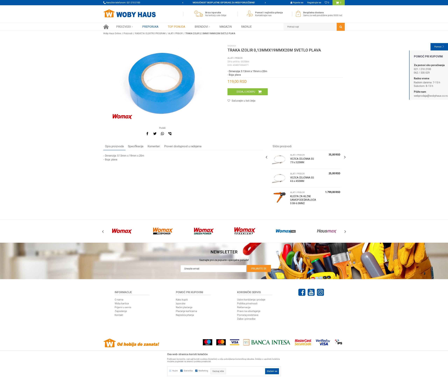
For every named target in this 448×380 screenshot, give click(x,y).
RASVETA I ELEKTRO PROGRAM (150, 33)
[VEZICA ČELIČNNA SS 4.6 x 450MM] (279, 178)
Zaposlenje (121, 311)
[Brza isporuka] (199, 14)
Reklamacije (244, 307)
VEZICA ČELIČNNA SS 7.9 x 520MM (302, 160)
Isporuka (180, 303)
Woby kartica (122, 303)
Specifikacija (135, 146)
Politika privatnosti (247, 303)
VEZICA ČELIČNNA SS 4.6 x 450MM (302, 179)
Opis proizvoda (114, 146)
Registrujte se (314, 2)
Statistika (188, 370)
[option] (224, 2)
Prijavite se (259, 268)
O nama (119, 299)
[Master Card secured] (303, 342)
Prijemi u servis (123, 307)
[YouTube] (311, 292)
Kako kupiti (182, 299)
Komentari (154, 146)
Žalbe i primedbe (246, 318)
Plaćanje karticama (186, 311)
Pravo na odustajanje (248, 311)
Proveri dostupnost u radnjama (182, 146)
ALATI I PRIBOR (175, 33)
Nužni (175, 370)
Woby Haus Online (112, 33)
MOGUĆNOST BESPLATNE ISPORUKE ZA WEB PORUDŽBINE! (224, 2)
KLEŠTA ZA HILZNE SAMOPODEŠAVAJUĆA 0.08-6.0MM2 (303, 200)
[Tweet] (154, 133)
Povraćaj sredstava (247, 315)
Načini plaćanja (184, 307)
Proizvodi (128, 33)
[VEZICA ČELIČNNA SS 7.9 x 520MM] (279, 159)
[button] (314, 27)
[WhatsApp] (162, 133)
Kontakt (119, 315)
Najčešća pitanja (185, 315)
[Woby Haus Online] (129, 13)
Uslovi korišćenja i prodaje (251, 299)
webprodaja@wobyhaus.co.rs (431, 95)
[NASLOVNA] (106, 27)
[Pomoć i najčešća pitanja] (250, 14)
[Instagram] (320, 292)
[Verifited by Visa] (323, 342)
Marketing (203, 370)
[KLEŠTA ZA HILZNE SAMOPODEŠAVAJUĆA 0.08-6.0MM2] (279, 196)
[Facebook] (147, 133)
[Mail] (177, 133)
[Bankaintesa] (267, 342)
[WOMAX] (122, 116)
